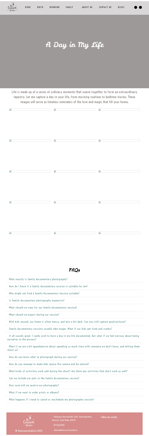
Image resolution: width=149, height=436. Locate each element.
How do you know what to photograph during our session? (43, 357)
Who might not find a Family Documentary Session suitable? (44, 293)
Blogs (121, 7)
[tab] (74, 279)
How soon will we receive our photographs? (34, 385)
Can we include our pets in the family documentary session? (44, 378)
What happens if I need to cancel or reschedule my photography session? (51, 399)
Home (28, 7)
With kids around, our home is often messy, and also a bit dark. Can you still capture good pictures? (67, 321)
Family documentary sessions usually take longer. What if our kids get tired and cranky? (60, 328)
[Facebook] (111, 424)
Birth (40, 7)
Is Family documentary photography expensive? (37, 300)
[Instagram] (104, 424)
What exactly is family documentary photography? (38, 279)
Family (69, 7)
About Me (87, 7)
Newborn (55, 7)
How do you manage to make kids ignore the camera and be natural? (49, 364)
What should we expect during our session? (34, 314)
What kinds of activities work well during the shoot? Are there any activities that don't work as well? (68, 371)
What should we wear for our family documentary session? (43, 307)
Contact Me (105, 7)
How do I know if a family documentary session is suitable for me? (48, 286)
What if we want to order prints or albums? (34, 392)
